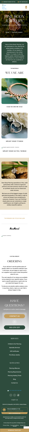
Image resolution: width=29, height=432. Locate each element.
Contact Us (15, 316)
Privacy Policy (6, 425)
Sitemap (14, 426)
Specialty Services (14, 347)
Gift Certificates (14, 351)
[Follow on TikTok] (18, 395)
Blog (14, 379)
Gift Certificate (23, 1)
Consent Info (23, 425)
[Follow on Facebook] (10, 395)
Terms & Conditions (14, 425)
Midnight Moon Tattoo (9, 1)
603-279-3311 (14, 327)
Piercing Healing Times (14, 375)
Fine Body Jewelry (14, 355)
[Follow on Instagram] (14, 395)
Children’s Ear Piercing (14, 344)
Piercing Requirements (14, 372)
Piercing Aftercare (14, 368)
